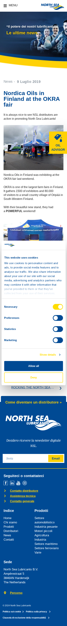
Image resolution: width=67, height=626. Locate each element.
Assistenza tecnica (23, 496)
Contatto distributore (24, 490)
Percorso (16, 592)
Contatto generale (22, 501)
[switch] (58, 318)
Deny (33, 377)
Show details (48, 354)
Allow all (33, 365)
